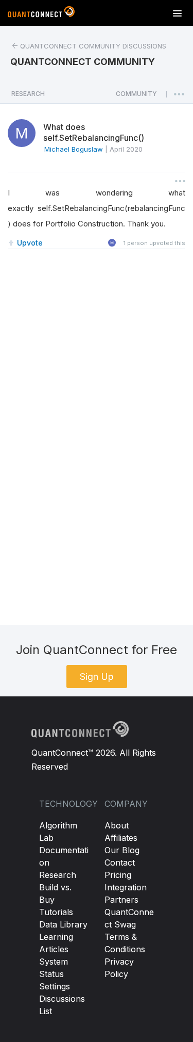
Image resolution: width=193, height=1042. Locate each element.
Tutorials (56, 912)
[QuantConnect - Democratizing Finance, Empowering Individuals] (41, 14)
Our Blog (121, 850)
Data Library (63, 924)
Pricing (117, 875)
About (116, 825)
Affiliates (120, 838)
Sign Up (97, 676)
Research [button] (28, 93)
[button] (136, 96)
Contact (119, 862)
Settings (54, 986)
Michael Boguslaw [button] (73, 149)
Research (57, 875)
